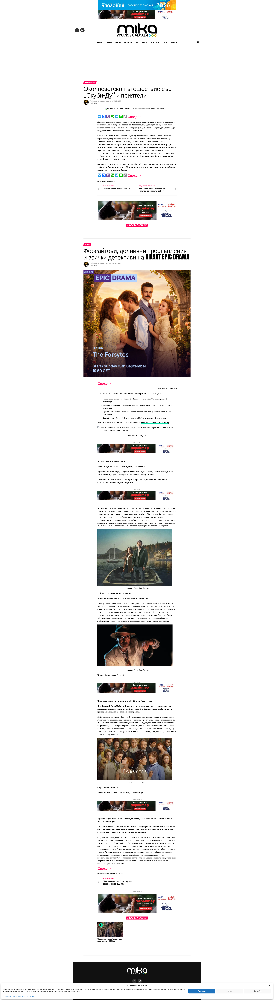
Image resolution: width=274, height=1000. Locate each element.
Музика (99, 42)
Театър (165, 42)
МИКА (94, 103)
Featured (120, 874)
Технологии (155, 42)
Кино (136, 42)
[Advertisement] (137, 65)
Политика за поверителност (26, 996)
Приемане (202, 991)
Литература (128, 42)
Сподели (134, 116)
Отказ (229, 991)
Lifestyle (144, 42)
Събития (109, 42)
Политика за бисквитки (10, 996)
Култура (118, 42)
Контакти (174, 42)
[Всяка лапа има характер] (137, 19)
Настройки (257, 991)
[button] (270, 985)
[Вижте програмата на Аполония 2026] (137, 9)
